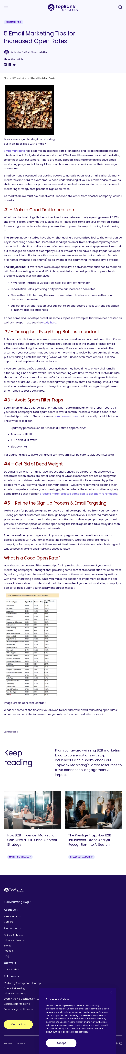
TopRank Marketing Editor (34, 52)
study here (49, 322)
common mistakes (66, 416)
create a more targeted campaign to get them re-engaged (78, 494)
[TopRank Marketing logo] (14, 890)
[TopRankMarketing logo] (63, 7)
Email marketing (14, 151)
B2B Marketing (13, 22)
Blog (6, 78)
